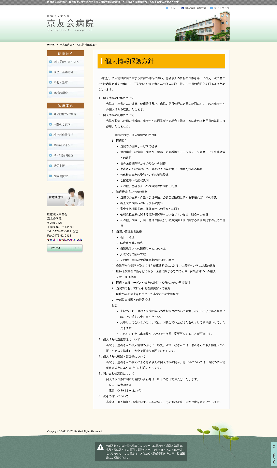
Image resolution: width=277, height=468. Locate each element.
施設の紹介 (61, 92)
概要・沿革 (61, 82)
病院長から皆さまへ (66, 61)
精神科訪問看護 (63, 155)
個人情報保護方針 (195, 8)
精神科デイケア (63, 145)
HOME (173, 8)
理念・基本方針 (63, 72)
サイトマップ (222, 8)
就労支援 (59, 165)
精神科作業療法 (63, 134)
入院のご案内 (62, 124)
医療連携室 (61, 176)
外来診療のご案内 (65, 114)
